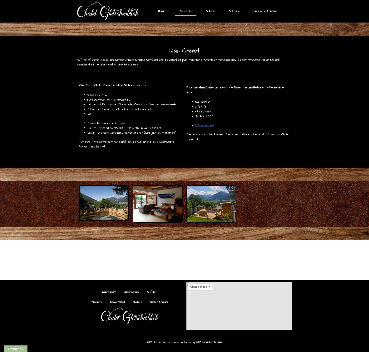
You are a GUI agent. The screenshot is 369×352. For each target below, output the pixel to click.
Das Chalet (186, 11)
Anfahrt (152, 292)
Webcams (96, 302)
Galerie (210, 11)
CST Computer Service (209, 342)
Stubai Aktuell (117, 302)
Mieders (137, 302)
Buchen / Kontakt (265, 11)
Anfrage (234, 11)
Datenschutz (131, 292)
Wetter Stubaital (159, 302)
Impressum (109, 292)
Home (161, 11)
